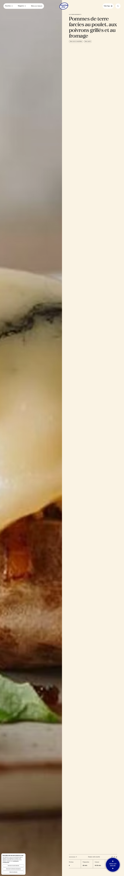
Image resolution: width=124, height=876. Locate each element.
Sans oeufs (88, 41)
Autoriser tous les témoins (13, 865)
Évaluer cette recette (94, 856)
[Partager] (114, 857)
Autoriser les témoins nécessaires (13, 868)
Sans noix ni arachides (76, 41)
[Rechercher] (118, 6)
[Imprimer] (116, 857)
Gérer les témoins (13, 872)
